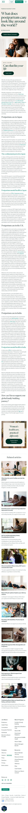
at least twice (22, 144)
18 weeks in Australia (6, 104)
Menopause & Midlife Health (20, 738)
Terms (2, 795)
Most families (15, 318)
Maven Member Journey (19, 753)
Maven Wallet (18, 741)
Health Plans (4, 725)
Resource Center (19, 757)
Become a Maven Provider (5, 735)
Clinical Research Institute (19, 760)
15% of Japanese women (17, 193)
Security (11, 795)
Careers (3, 755)
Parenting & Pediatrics (18, 734)
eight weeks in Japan (20, 102)
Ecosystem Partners (6, 730)
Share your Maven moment (19, 772)
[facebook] (5, 780)
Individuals (4, 732)
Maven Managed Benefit (19, 744)
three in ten (21, 94)
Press (2, 758)
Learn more (8, 73)
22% (9, 350)
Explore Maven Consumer (10, 34)
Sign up (20, 411)
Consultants (4, 727)
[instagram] (8, 780)
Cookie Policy (17, 795)
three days (12, 321)
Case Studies (18, 768)
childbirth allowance (8, 130)
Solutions (3, 760)
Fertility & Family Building (19, 723)
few (2, 361)
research (22, 253)
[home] (3, 2)
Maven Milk (17, 730)
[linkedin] (2, 780)
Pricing (3, 763)
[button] (26, 1)
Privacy (7, 795)
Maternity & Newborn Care (20, 727)
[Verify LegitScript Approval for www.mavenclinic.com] (4, 808)
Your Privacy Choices (9, 800)
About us (3, 752)
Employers (4, 722)
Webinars (17, 763)
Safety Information (9, 799)
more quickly (20, 252)
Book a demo (19, 1)
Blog (16, 766)
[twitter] (11, 780)
